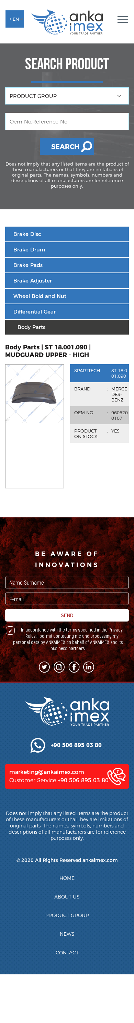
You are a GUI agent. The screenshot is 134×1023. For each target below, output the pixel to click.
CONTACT (67, 953)
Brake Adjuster (32, 280)
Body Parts (31, 327)
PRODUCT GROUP (67, 915)
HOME (67, 878)
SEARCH (65, 147)
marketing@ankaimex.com (46, 772)
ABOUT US (67, 897)
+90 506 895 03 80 (83, 780)
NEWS (67, 934)
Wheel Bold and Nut (39, 296)
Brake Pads (28, 265)
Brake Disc (27, 234)
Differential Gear (34, 311)
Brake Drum (29, 249)
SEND (67, 615)
